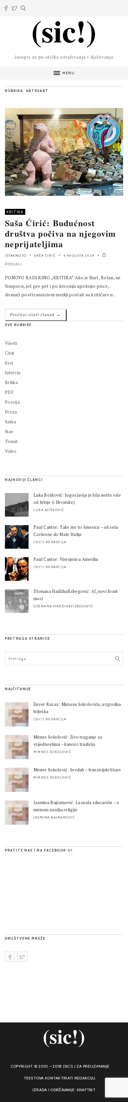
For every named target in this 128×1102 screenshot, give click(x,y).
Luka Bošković (48, 510)
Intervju (12, 373)
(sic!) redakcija (49, 542)
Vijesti (11, 343)
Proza (11, 412)
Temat (11, 441)
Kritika (15, 212)
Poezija (12, 402)
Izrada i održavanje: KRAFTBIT (64, 1089)
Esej (9, 363)
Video (10, 451)
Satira (10, 422)
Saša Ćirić (44, 255)
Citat (9, 353)
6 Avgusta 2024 (79, 255)
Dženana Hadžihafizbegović (63, 606)
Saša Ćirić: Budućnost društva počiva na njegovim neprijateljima (60, 233)
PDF (9, 392)
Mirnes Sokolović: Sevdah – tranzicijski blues (77, 770)
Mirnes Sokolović (52, 752)
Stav (9, 431)
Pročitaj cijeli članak (35, 314)
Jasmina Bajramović (54, 817)
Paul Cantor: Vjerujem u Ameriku (65, 559)
